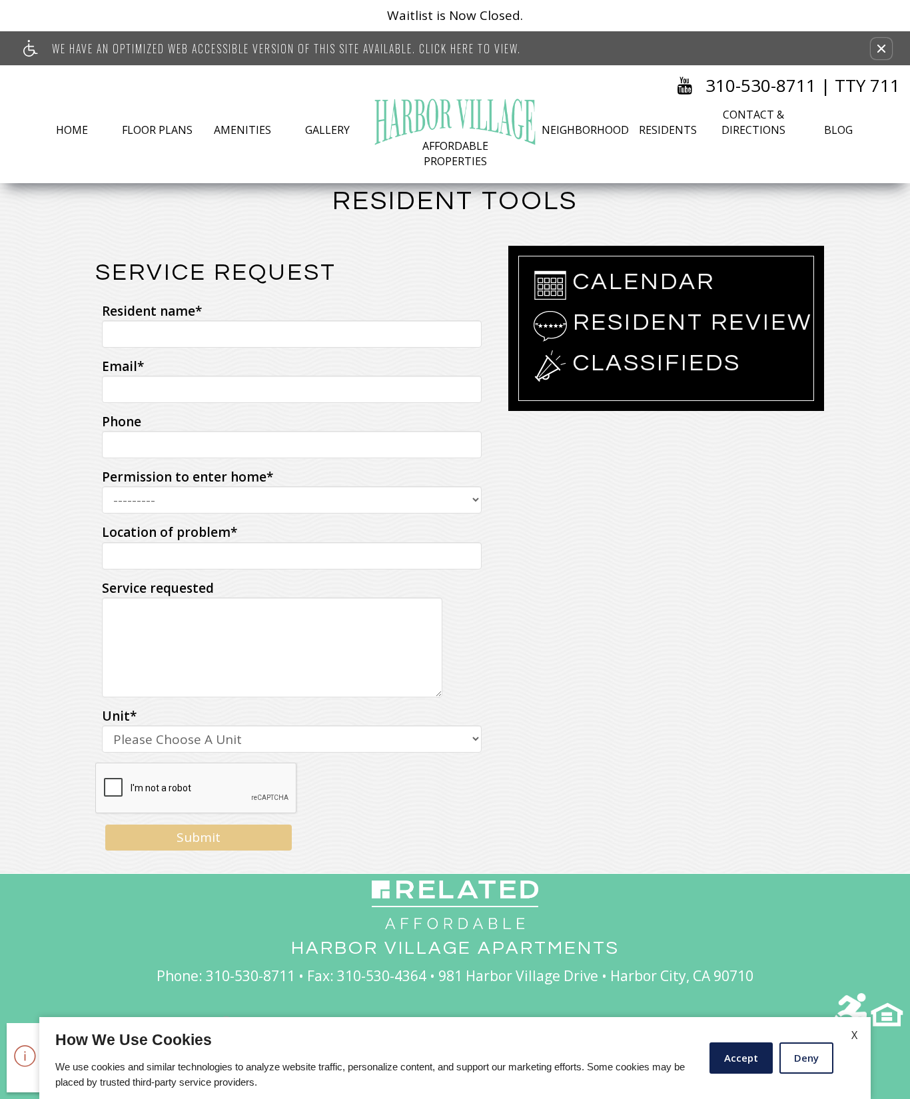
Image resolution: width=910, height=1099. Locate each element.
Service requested (158, 588)
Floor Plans (157, 130)
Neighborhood (583, 130)
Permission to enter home (187, 477)
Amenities (242, 130)
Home (72, 130)
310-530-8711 (760, 85)
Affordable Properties (455, 154)
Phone (121, 421)
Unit (119, 716)
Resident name (152, 311)
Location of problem (169, 532)
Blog (838, 130)
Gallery (327, 130)
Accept (741, 1057)
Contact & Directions (753, 122)
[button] (881, 48)
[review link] (550, 325)
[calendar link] (550, 285)
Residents (668, 130)
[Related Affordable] (455, 905)
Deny (806, 1057)
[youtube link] (685, 86)
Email (123, 366)
